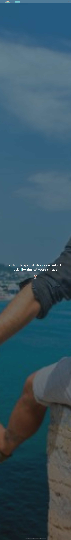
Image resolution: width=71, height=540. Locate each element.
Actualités (35, 261)
